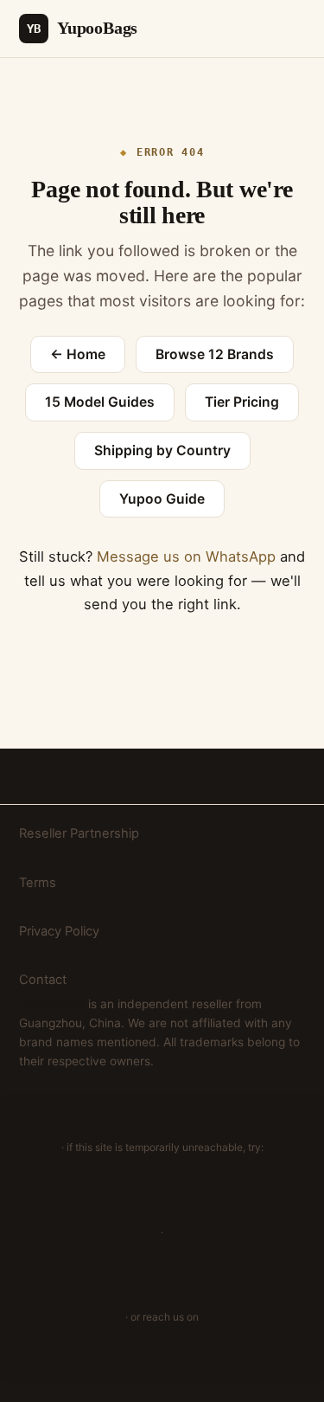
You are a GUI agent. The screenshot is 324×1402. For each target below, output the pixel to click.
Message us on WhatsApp (186, 556)
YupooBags (82, 27)
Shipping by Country (162, 450)
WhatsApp (162, 1359)
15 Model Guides (100, 402)
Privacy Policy (59, 931)
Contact (43, 979)
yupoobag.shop (162, 1189)
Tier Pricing (242, 402)
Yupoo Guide (162, 499)
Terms (37, 883)
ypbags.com (162, 1275)
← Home (77, 354)
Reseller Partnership (79, 833)
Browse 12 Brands (215, 354)
